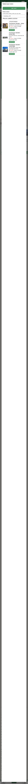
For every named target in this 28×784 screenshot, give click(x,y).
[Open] (24, 16)
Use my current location (10, 18)
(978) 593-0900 (13, 27)
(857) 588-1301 (13, 51)
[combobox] (13, 16)
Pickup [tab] (14, 8)
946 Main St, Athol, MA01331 (15, 24)
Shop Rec (11, 29)
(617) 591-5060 (13, 39)
